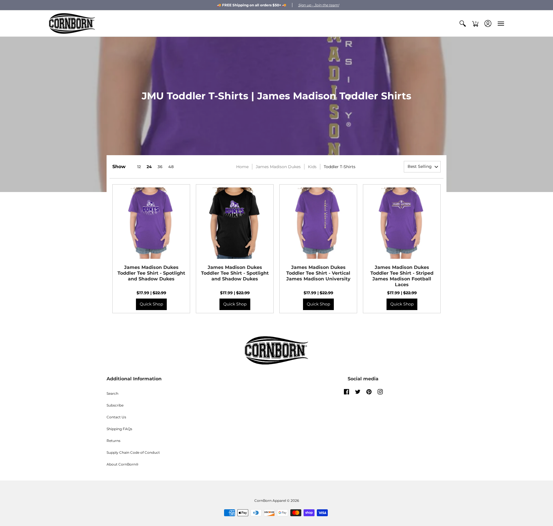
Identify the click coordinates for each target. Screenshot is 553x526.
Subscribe (115, 405)
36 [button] (160, 166)
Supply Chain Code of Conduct (133, 452)
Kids (312, 166)
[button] (462, 23)
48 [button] (171, 166)
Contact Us (116, 417)
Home (242, 166)
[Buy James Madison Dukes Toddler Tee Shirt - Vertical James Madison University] (318, 223)
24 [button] (149, 166)
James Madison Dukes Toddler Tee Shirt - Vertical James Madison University (318, 273)
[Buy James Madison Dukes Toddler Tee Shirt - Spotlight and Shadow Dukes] (151, 223)
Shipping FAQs (119, 429)
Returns (113, 440)
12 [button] (139, 166)
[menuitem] (462, 23)
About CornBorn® (123, 464)
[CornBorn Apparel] (72, 23)
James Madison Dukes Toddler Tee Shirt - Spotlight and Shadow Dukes (151, 273)
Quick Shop (151, 304)
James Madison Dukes (278, 166)
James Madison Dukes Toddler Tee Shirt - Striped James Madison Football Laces (401, 276)
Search (112, 393)
